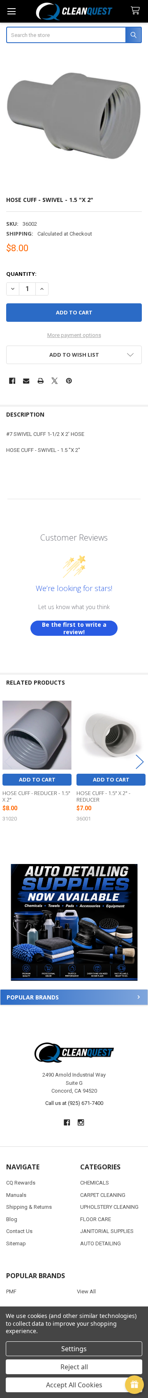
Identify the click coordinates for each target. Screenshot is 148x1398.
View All (86, 1291)
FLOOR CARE (95, 1219)
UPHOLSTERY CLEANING (109, 1207)
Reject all (74, 1366)
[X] (54, 381)
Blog (11, 1219)
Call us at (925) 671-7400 (74, 1103)
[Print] (40, 381)
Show (134, 1384)
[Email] (26, 381)
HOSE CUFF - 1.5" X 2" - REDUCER (103, 796)
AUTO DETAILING (100, 1243)
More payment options (74, 335)
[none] (74, 120)
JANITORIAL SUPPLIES (107, 1231)
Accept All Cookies (74, 1384)
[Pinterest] (69, 381)
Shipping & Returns (29, 1207)
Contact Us (19, 1231)
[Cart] (137, 10)
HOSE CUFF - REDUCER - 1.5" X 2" (36, 796)
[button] (74, 922)
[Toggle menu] (11, 11)
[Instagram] (81, 1122)
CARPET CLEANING (102, 1195)
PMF (11, 1291)
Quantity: (21, 273)
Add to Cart (37, 779)
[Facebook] (12, 381)
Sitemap (16, 1243)
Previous (8, 761)
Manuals (16, 1195)
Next (140, 761)
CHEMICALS (94, 1183)
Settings (74, 1348)
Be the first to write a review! (74, 628)
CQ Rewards (20, 1183)
